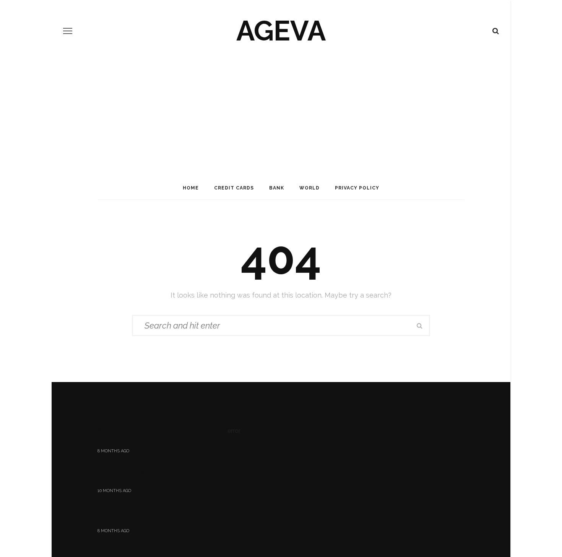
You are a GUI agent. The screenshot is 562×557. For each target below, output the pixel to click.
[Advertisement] (281, 119)
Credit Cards (234, 188)
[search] (496, 31)
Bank (276, 188)
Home (191, 188)
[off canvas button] (67, 31)
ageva (281, 31)
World (309, 188)
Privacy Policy (357, 188)
